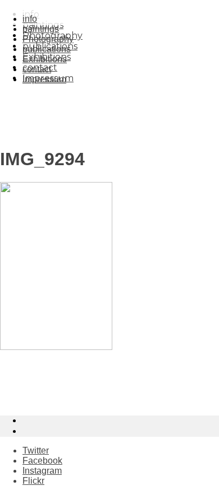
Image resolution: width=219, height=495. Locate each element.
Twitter (35, 450)
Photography (48, 39)
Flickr (33, 480)
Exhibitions (44, 59)
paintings (40, 29)
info (29, 19)
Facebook (42, 460)
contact (36, 69)
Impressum (44, 79)
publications (46, 49)
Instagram (42, 470)
